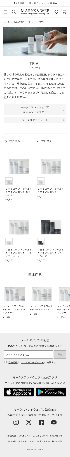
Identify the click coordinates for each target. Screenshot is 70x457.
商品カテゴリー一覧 (22, 22)
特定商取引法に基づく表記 (49, 441)
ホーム (7, 22)
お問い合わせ (56, 435)
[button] (6, 12)
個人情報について (26, 441)
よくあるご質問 (40, 435)
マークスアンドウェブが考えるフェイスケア (35, 110)
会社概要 (12, 435)
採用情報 (12, 441)
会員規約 (12, 362)
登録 (60, 354)
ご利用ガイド (24, 435)
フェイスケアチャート (35, 120)
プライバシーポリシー (32, 362)
